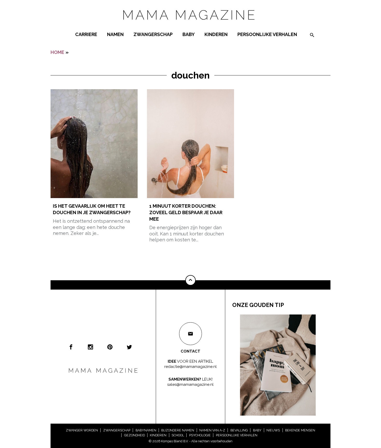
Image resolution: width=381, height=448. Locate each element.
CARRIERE (86, 34)
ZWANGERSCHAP (153, 34)
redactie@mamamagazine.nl (190, 366)
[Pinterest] (110, 347)
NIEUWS (273, 430)
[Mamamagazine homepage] (190, 24)
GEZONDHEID (134, 435)
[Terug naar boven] (190, 280)
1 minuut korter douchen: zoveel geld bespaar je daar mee (185, 212)
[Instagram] (90, 347)
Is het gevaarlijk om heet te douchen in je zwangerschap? (92, 209)
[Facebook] (71, 347)
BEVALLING (239, 430)
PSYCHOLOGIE (200, 435)
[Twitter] (129, 347)
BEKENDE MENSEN (300, 430)
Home (57, 52)
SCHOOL (178, 435)
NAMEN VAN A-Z (212, 430)
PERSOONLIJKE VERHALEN (267, 34)
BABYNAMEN (146, 430)
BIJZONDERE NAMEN (177, 430)
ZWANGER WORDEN (82, 430)
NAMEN (115, 34)
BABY (188, 34)
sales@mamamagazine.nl (190, 384)
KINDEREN (216, 34)
